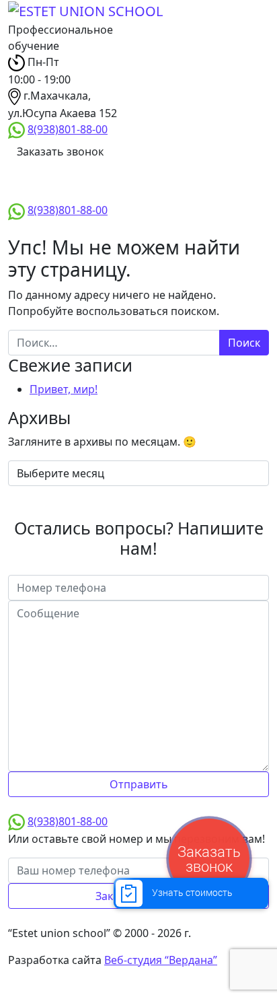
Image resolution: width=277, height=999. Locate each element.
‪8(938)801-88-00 (68, 129)
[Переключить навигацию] (50, 183)
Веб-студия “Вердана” (160, 960)
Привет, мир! (63, 389)
